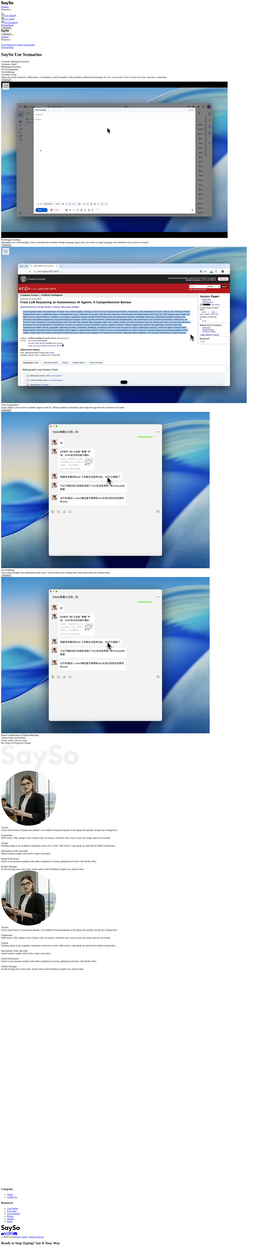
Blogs (9, 1221)
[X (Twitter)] (5, 1234)
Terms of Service (36, 1237)
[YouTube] (2, 1234)
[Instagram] (8, 1234)
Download (6, 28)
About (10, 25)
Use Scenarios (28, 45)
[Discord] (15, 1234)
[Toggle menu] (13, 34)
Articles (10, 1219)
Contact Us (12, 1197)
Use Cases (17, 45)
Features (5, 7)
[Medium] (11, 1234)
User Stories (6, 45)
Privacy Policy (21, 1237)
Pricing (4, 25)
